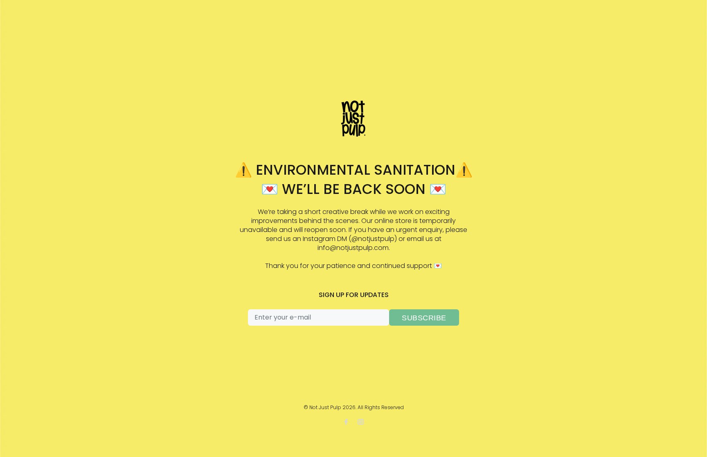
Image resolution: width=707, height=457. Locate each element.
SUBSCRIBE (424, 318)
